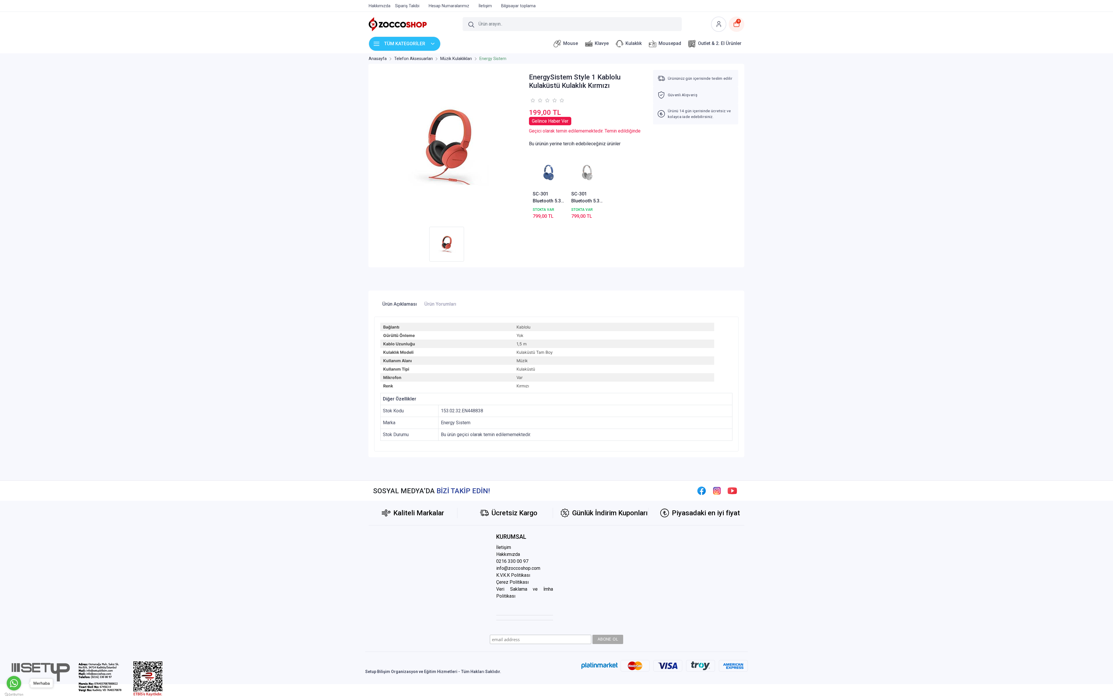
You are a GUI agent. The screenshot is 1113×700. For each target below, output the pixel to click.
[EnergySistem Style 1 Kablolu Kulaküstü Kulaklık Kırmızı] (448, 146)
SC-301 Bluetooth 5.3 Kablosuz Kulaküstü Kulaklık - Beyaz (585, 197)
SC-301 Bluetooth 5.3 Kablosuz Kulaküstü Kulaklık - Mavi (548, 197)
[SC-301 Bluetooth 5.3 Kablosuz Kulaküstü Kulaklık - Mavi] (549, 172)
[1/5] (532, 100)
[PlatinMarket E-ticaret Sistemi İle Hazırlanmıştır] (599, 666)
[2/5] (536, 100)
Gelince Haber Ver (550, 121)
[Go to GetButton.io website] (14, 694)
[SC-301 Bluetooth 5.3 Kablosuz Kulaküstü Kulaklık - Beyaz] (587, 172)
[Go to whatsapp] (14, 683)
